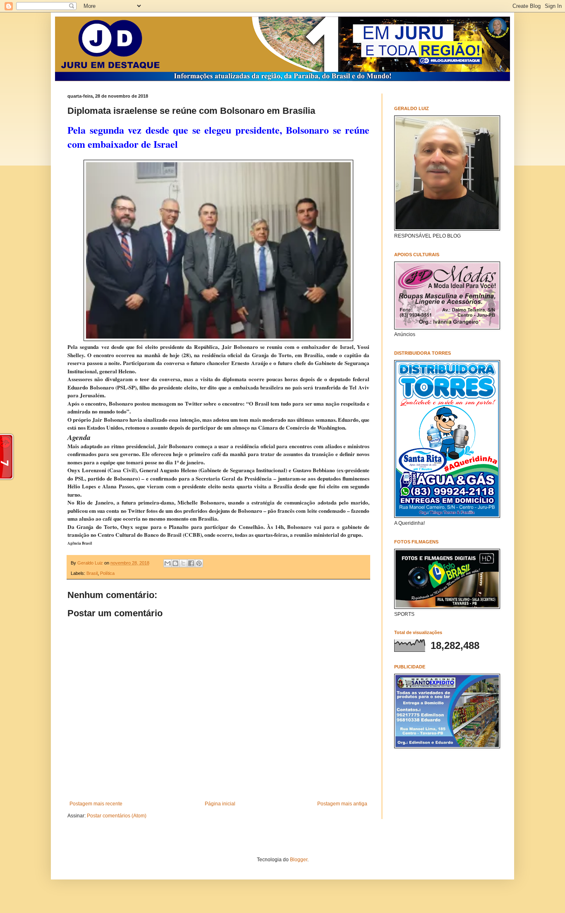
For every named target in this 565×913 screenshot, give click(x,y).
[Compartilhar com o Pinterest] (199, 563)
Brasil (92, 573)
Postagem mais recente (95, 804)
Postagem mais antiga (342, 804)
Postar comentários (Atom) (116, 816)
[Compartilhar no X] (183, 563)
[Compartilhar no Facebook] (191, 563)
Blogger (298, 860)
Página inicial (220, 804)
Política (107, 573)
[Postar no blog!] (175, 563)
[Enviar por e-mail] (167, 563)
